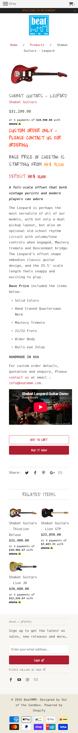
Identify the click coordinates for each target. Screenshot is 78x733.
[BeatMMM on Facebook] (11, 680)
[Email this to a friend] (59, 473)
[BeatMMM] (39, 25)
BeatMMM (30, 699)
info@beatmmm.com (25, 383)
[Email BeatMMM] (36, 680)
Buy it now (39, 450)
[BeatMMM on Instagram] (28, 680)
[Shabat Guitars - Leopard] (39, 74)
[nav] (9, 4)
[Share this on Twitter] (26, 473)
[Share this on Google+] (51, 473)
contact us (19, 377)
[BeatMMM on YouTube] (19, 680)
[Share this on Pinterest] (43, 473)
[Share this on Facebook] (34, 473)
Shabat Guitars (23, 102)
